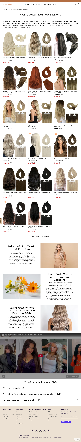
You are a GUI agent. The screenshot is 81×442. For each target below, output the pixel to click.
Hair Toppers (32, 421)
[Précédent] (29, 1)
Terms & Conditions (7, 418)
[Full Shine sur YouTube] (48, 430)
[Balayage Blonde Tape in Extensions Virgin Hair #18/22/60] (15, 111)
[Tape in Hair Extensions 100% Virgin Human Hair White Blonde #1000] (40, 145)
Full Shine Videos (19, 418)
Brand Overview (19, 414)
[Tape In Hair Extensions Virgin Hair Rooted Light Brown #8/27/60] (40, 111)
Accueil (5, 9)
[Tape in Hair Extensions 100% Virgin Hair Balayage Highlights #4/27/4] (66, 145)
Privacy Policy (5, 416)
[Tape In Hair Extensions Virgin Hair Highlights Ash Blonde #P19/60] (15, 145)
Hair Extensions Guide (52, 414)
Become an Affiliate (52, 416)
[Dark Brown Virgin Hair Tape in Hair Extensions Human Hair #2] (15, 213)
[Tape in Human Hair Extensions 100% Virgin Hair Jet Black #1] (40, 213)
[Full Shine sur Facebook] (32, 430)
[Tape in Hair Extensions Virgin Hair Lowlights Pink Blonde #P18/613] (66, 179)
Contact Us (50, 421)
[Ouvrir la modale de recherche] (72, 4)
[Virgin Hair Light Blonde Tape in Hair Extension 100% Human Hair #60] (15, 44)
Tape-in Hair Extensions (34, 414)
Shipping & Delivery (7, 411)
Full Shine (27, 437)
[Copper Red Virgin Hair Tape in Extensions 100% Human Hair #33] (40, 77)
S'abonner (75, 417)
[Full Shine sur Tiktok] (44, 430)
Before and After (20, 423)
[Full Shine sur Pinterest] (40, 430)
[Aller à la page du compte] (75, 4)
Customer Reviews (20, 421)
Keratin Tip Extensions (34, 418)
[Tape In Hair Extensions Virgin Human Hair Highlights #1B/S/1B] (66, 44)
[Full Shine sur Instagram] (36, 430)
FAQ (49, 411)
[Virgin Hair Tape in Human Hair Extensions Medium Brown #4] (15, 179)
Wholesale (50, 418)
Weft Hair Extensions (33, 416)
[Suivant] (51, 1)
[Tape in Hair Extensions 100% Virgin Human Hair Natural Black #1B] (40, 179)
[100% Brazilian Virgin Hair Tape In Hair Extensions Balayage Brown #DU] (15, 77)
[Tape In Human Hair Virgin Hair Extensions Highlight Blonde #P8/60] (40, 44)
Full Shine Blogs (19, 416)
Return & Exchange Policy (8, 414)
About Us (18, 411)
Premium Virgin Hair (33, 411)
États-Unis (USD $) (24, 435)
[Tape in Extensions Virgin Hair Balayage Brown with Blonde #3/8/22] (66, 111)
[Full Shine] (10, 4)
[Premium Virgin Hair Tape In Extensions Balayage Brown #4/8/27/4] (66, 77)
